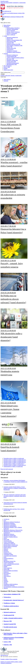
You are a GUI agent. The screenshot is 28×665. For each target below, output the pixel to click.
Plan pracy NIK (10, 59)
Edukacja (6, 549)
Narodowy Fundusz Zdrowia (10, 536)
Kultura (5, 559)
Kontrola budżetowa (8, 558)
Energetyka (6, 551)
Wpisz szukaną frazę (5, 72)
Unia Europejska (7, 541)
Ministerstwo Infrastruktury (10, 526)
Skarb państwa (7, 576)
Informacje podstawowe (12, 37)
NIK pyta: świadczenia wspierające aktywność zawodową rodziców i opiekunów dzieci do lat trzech (15, 496)
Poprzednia (14, 458)
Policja (5, 538)
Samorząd (6, 574)
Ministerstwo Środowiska (10, 535)
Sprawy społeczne (11, 34)
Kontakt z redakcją (5, 659)
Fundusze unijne (7, 553)
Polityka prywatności (6, 661)
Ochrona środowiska (8, 562)
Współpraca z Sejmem (12, 51)
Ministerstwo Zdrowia (9, 534)
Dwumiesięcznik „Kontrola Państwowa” (14, 600)
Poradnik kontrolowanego (13, 63)
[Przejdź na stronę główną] (3, 20)
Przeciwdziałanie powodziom (10, 570)
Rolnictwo (6, 572)
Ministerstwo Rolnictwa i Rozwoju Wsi (13, 530)
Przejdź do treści (4, 1)
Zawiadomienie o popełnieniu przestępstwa (14, 586)
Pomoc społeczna (8, 568)
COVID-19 (6, 519)
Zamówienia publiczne (9, 585)
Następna (13, 466)
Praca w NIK (7, 67)
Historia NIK (10, 38)
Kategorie (6, 80)
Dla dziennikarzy (8, 65)
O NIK (5, 36)
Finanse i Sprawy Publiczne (13, 32)
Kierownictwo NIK (11, 41)
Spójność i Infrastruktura (12, 29)
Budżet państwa (7, 547)
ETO (5, 520)
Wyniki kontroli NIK (11, 56)
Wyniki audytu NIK (11, 48)
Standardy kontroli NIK (12, 60)
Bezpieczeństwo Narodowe (13, 28)
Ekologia (6, 550)
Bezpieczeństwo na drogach (10, 546)
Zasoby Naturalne (11, 30)
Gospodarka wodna (8, 554)
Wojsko (5, 582)
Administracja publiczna (9, 543)
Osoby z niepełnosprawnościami (11, 564)
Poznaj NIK (6, 569)
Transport (6, 581)
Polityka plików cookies (16, 661)
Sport (5, 577)
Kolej (5, 557)
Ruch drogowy (7, 573)
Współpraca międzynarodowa (14, 52)
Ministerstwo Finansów (9, 523)
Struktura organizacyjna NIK (13, 44)
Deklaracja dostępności (6, 663)
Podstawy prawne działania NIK (14, 40)
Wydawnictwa (10, 49)
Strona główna (7, 25)
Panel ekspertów (7, 565)
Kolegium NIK (10, 42)
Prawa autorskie (13, 659)
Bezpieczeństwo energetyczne (11, 545)
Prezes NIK (6, 539)
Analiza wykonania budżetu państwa (15, 57)
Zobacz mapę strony (8, 69)
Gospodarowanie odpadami (10, 555)
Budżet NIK (9, 46)
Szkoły (5, 578)
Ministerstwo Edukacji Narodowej (12, 522)
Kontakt (5, 68)
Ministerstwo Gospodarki (10, 524)
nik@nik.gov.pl (4, 655)
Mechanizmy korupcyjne (9, 561)
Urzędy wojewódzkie (9, 542)
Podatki (5, 566)
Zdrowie (6, 588)
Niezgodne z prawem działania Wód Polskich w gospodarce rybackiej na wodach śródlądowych (15, 481)
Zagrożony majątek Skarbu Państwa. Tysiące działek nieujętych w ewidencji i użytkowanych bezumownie (15, 488)
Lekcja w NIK (7, 641)
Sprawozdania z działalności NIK (14, 45)
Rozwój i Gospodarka (12, 33)
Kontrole (6, 53)
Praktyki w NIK (8, 644)
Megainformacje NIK (12, 64)
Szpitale (5, 580)
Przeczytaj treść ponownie (7, 469)
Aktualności (6, 26)
